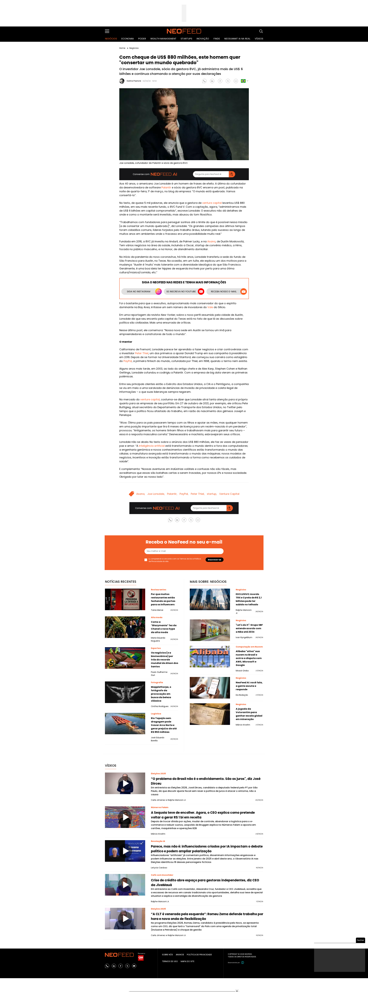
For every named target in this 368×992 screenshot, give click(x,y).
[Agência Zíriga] (242, 962)
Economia (127, 38)
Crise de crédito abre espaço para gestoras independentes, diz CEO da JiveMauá (205, 882)
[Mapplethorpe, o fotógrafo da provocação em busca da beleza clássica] (125, 692)
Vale (210, 307)
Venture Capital (229, 494)
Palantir (166, 187)
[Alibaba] (210, 656)
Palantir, (172, 494)
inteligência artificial (152, 446)
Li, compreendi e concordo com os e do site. (175, 560)
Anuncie (180, 954)
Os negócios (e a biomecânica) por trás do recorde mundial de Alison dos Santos (164, 659)
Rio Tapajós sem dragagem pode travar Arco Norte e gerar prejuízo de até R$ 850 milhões (164, 725)
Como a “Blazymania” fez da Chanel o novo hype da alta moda (164, 627)
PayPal (127, 361)
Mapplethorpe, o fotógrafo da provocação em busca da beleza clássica (161, 693)
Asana (211, 241)
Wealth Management (163, 38)
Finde (216, 38)
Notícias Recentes (120, 581)
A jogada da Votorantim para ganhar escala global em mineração (249, 714)
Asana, (140, 494)
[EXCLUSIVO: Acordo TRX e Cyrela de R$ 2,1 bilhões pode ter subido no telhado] (210, 599)
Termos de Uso (186, 559)
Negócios (111, 38)
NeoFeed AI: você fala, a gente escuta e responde (249, 686)
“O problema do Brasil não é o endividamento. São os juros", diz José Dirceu (205, 781)
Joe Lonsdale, (156, 494)
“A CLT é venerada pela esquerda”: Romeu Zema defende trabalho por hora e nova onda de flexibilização (207, 916)
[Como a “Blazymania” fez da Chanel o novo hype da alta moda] (125, 627)
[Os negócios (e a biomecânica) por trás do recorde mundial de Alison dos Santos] (125, 658)
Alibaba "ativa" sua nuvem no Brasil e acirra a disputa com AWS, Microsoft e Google (249, 658)
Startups (186, 38)
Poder (142, 38)
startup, (212, 494)
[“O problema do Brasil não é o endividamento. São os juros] (125, 783)
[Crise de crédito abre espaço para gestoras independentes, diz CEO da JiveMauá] (125, 885)
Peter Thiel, (198, 494)
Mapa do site (187, 961)
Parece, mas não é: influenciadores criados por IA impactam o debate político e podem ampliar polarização (207, 848)
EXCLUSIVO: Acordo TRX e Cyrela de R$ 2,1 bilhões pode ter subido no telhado (249, 599)
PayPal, (184, 494)
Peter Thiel (141, 353)
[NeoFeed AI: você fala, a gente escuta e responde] (210, 688)
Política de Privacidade (199, 954)
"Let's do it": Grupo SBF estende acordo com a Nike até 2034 (249, 628)
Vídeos (259, 38)
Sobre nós (167, 954)
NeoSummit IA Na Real (237, 38)
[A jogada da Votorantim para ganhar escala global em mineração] (210, 714)
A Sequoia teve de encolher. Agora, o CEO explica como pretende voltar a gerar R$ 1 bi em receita (203, 815)
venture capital (212, 203)
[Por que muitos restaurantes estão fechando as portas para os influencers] (125, 599)
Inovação (203, 38)
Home (122, 48)
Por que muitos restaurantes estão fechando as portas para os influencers (163, 599)
